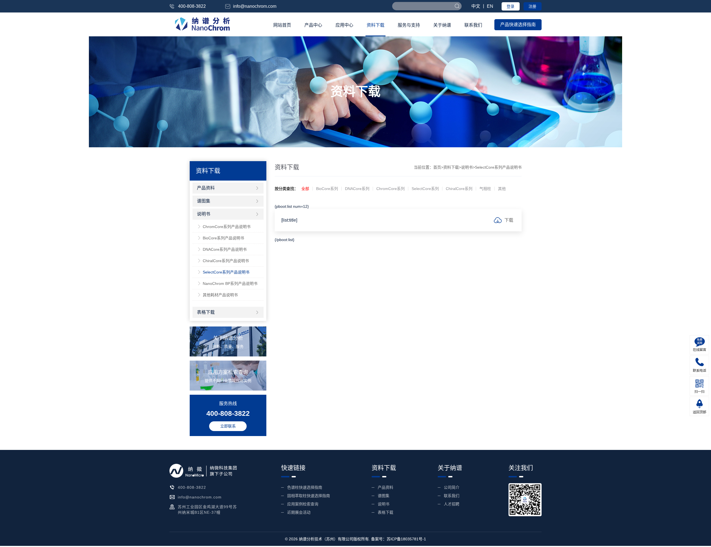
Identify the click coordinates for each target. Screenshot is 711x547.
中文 (475, 6)
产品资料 (206, 188)
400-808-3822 (192, 6)
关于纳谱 (442, 25)
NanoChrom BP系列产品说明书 (230, 283)
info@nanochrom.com (254, 6)
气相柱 (485, 189)
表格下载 (206, 312)
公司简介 (451, 487)
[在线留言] (699, 344)
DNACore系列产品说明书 (225, 249)
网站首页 (282, 25)
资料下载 (375, 25)
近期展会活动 (299, 512)
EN (490, 6)
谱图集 (203, 201)
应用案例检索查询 (302, 504)
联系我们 (473, 25)
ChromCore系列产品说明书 (227, 226)
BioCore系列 (327, 189)
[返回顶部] (699, 406)
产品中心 (313, 25)
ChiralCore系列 (459, 189)
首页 (437, 167)
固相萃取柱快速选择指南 (308, 495)
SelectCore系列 (425, 189)
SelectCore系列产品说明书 (226, 272)
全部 (305, 189)
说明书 (467, 167)
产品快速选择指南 (518, 24)
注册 (532, 6)
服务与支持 (409, 25)
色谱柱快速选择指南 (304, 487)
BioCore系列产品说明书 (223, 238)
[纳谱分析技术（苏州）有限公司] (201, 24)
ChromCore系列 (390, 189)
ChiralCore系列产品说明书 (226, 261)
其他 (502, 189)
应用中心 (344, 25)
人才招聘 (451, 504)
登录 (510, 6)
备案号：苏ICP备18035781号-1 (398, 539)
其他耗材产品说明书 (220, 295)
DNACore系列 (357, 189)
